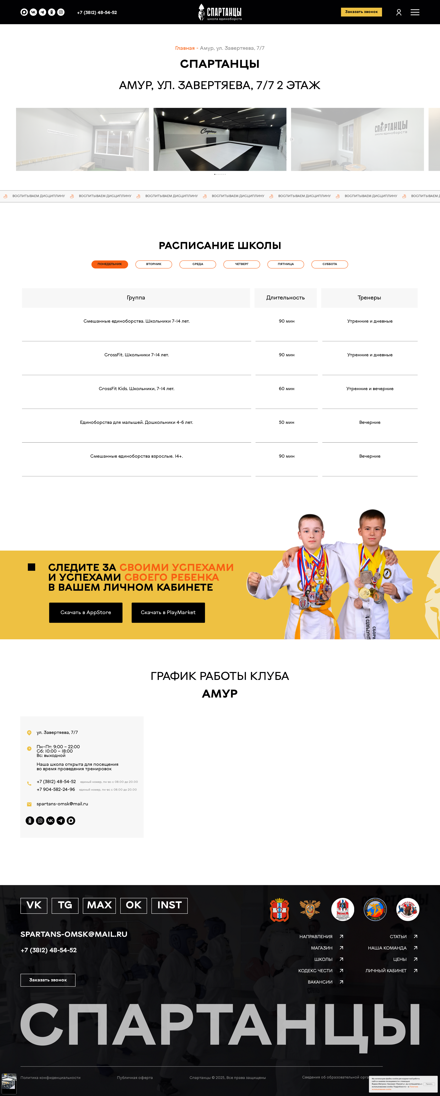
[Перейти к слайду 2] (216, 174)
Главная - (187, 48)
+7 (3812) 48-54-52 (97, 13)
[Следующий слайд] (292, 139)
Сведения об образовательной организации (343, 1077)
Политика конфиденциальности (51, 1078)
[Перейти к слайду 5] (223, 174)
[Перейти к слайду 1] (214, 174)
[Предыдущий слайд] (148, 139)
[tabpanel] (220, 383)
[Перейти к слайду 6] (225, 174)
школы (323, 960)
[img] (30, 820)
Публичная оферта (135, 1078)
